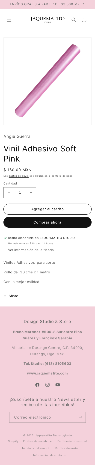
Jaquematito (43, 435)
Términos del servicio (36, 448)
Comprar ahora (47, 222)
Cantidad (10, 183)
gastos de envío (19, 175)
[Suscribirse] (80, 417)
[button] (9, 20)
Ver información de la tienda (31, 250)
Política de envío (66, 448)
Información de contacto (49, 455)
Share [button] (13, 296)
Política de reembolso (38, 441)
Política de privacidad (72, 441)
